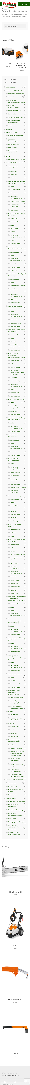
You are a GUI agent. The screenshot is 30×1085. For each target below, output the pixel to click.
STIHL (8, 156)
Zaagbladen (13, 517)
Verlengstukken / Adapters (18, 201)
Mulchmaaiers (12, 114)
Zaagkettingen (14, 521)
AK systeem (13, 171)
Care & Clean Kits (15, 726)
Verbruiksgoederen (15, 243)
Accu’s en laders (14, 544)
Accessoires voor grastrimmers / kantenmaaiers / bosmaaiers (16, 355)
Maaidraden (13, 377)
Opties (12, 536)
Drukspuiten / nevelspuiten (16, 93)
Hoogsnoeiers (12, 818)
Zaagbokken (14, 593)
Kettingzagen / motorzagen (16, 822)
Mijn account (5, 1082)
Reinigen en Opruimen (12, 132)
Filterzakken (14, 193)
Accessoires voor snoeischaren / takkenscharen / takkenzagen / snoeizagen (17, 598)
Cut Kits (12, 551)
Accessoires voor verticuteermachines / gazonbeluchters (14, 657)
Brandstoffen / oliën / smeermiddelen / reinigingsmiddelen (14, 692)
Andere (12, 186)
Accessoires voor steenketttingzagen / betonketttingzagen (14, 621)
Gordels (12, 232)
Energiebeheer (12, 786)
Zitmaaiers (11, 126)
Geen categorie (10, 87)
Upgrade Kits (14, 583)
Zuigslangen (14, 210)
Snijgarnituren (14, 393)
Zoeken (15, 1082)
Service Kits (13, 240)
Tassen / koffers (14, 580)
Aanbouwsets (14, 218)
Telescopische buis (15, 323)
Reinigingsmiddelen (16, 472)
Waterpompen (12, 795)
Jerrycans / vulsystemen (17, 697)
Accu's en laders (14, 222)
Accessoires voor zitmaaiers (16, 674)
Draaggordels (14, 714)
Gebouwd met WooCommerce (10, 1075)
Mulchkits (13, 341)
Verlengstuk (13, 270)
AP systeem (13, 174)
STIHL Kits (11, 723)
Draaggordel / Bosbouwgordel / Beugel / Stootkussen (17, 372)
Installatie (13, 533)
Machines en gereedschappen (16, 159)
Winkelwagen (23, 1080)
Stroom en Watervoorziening (14, 780)
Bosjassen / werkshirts (16, 748)
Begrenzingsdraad (15, 529)
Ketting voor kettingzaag (17, 554)
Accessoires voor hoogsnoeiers (17, 496)
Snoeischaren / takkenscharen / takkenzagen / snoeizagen (16, 827)
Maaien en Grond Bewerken (14, 90)
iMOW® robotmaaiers (14, 110)
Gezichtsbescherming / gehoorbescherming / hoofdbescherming (17, 753)
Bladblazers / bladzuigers (15, 135)
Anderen (12, 610)
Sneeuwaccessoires (15, 684)
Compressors (12, 783)
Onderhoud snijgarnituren (17, 381)
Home (5, 9)
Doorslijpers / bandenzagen (16, 810)
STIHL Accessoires (11, 162)
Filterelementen (15, 189)
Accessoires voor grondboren (16, 399)
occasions (9, 129)
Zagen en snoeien (11, 798)
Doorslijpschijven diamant (17, 285)
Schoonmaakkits (15, 475)
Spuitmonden (14, 320)
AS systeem (13, 178)
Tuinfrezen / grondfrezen (15, 117)
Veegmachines (12, 147)
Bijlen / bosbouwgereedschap (16, 801)
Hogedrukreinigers (13, 144)
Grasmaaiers (12, 97)
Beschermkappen (15, 367)
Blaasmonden (14, 228)
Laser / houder (14, 563)
